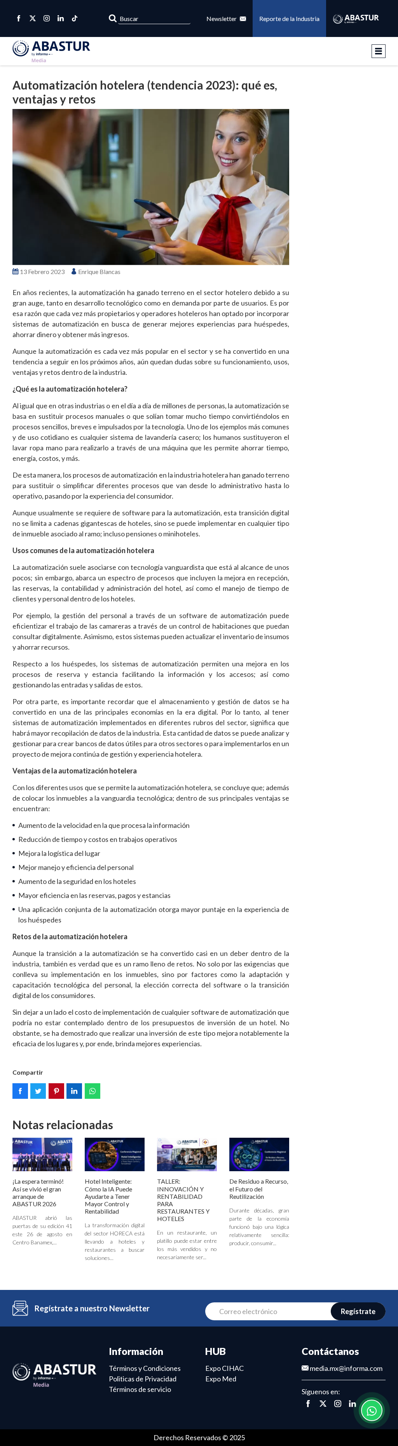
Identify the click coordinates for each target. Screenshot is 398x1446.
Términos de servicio (140, 1389)
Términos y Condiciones (145, 1368)
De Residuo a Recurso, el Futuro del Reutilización (258, 1188)
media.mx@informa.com (345, 1368)
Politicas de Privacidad (142, 1378)
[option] (150, 187)
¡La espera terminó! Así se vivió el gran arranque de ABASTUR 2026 (38, 1192)
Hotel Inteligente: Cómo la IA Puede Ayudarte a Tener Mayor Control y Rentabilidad (108, 1196)
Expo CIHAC (224, 1368)
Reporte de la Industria (289, 18)
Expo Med (220, 1378)
